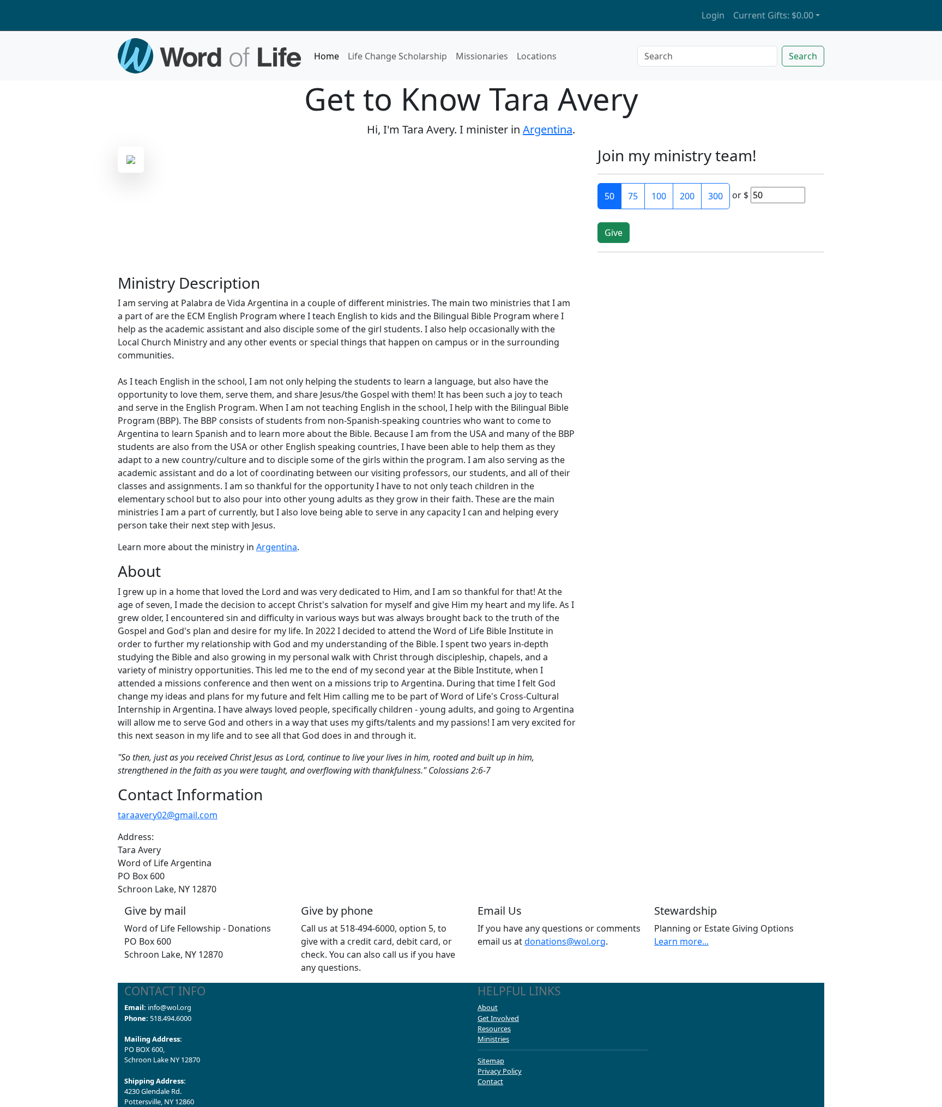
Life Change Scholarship (397, 56)
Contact (490, 1081)
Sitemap (491, 1061)
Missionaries (482, 56)
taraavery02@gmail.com (168, 815)
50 (609, 196)
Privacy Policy (500, 1071)
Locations (537, 56)
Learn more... (681, 941)
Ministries (493, 1039)
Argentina (547, 129)
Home (326, 56)
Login (713, 15)
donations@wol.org (565, 941)
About (488, 1007)
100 (658, 196)
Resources (494, 1028)
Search (803, 56)
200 (687, 196)
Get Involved (498, 1018)
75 (633, 196)
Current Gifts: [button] (773, 15)
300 (715, 196)
